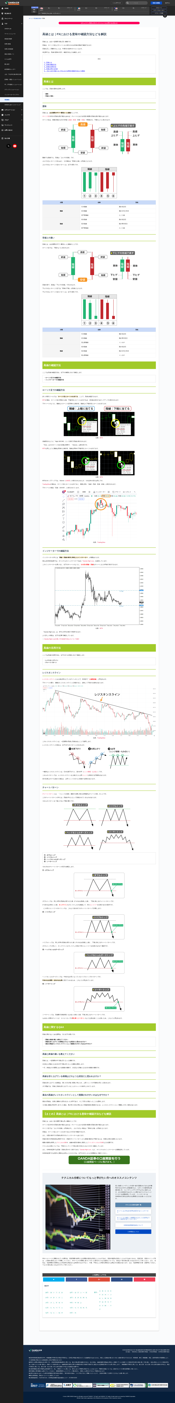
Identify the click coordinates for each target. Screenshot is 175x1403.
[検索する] (127, 3)
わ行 (71, 1313)
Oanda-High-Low (88, 561)
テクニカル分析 (62, 1142)
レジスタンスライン (48, 679)
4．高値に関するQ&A (51, 69)
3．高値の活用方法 (50, 66)
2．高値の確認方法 (50, 64)
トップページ (117, 3)
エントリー (93, 905)
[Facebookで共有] (76, 1279)
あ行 (46, 1292)
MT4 (43, 400)
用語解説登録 (37, 18)
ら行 (71, 1307)
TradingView (46, 484)
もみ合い (95, 771)
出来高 (68, 480)
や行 (71, 1302)
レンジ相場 (87, 771)
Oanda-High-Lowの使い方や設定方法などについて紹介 (61, 639)
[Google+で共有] (99, 1279)
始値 (70, 120)
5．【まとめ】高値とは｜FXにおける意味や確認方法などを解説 (64, 71)
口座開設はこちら (133, 1231)
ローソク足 (46, 116)
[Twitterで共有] (54, 1279)
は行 (71, 1292)
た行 (46, 1307)
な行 (46, 1313)
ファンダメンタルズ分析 (95, 1142)
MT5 (43, 448)
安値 (83, 120)
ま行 (71, 1297)
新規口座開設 (156, 3)
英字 (95, 1292)
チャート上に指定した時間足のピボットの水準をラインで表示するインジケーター (133, 1218)
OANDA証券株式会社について (133, 1225)
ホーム (31, 18)
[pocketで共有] (144, 1279)
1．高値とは (48, 62)
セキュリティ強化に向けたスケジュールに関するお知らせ (99, 23)
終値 (74, 120)
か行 (46, 1297)
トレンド (85, 775)
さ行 (46, 1302)
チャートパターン (48, 794)
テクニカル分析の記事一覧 (133, 1205)
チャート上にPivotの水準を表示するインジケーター (132, 1211)
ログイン (167, 3)
